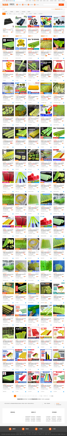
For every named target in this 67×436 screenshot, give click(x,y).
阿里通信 (46, 434)
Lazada (64, 434)
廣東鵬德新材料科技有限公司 (6, 276)
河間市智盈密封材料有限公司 (56, 365)
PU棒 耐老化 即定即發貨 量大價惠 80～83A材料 (33, 297)
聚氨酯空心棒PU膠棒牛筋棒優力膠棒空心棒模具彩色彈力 (21, 341)
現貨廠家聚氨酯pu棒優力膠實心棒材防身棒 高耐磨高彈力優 (8, 52)
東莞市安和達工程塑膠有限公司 (6, 187)
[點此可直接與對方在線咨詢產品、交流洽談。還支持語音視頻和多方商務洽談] (38, 58)
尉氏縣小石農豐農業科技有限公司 (50, 419)
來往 (54, 434)
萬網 (48, 434)
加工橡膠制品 (35, 33)
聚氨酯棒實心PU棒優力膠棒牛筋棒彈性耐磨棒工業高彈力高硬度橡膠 (59, 52)
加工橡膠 (29, 33)
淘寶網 (21, 434)
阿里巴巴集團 (3, 434)
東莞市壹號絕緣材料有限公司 (6, 343)
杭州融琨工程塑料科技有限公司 (31, 276)
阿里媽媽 (34, 434)
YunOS (43, 434)
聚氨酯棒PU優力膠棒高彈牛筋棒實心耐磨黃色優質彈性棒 (21, 297)
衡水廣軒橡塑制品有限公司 (44, 343)
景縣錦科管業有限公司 (44, 387)
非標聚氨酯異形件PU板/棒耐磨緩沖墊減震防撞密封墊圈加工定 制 (8, 97)
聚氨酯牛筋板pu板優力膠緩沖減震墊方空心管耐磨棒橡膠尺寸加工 (59, 275)
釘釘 (56, 434)
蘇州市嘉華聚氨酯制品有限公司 (44, 54)
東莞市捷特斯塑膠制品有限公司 (18, 254)
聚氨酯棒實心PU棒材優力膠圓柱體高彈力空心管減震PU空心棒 (59, 164)
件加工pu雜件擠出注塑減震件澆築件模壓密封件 (46, 30)
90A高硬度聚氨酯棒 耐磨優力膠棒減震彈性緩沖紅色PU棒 (8, 186)
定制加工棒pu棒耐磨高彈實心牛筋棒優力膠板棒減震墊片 (8, 119)
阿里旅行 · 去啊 (30, 434)
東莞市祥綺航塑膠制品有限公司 (56, 276)
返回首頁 (43, 399)
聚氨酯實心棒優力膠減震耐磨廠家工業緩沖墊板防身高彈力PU (8, 208)
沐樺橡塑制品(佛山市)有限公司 (18, 54)
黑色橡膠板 (17, 33)
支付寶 (52, 434)
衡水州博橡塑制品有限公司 (18, 276)
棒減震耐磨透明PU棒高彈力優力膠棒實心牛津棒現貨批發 (46, 364)
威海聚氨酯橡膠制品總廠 (39, 418)
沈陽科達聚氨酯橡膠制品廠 (34, 419)
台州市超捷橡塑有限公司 (6, 54)
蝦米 (37, 434)
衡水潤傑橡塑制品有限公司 (18, 365)
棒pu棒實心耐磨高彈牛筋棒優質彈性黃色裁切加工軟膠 (59, 141)
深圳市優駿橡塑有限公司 (31, 298)
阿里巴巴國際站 (8, 434)
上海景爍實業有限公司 (60, 418)
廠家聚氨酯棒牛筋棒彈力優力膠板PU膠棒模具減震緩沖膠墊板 (21, 119)
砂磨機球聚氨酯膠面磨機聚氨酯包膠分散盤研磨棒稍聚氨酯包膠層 (21, 52)
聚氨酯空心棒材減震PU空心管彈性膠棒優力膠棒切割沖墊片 (33, 75)
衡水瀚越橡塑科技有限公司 (6, 76)
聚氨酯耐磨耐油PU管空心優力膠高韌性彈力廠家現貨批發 (59, 341)
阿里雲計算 (40, 434)
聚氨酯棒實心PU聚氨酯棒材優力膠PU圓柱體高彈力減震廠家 (46, 341)
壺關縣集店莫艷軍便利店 (55, 418)
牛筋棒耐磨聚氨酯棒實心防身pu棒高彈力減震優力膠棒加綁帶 (46, 164)
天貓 (22, 434)
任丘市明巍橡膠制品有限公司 (44, 76)
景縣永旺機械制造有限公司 (44, 365)
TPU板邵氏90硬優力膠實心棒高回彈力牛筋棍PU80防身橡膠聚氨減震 (21, 97)
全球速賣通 (17, 434)
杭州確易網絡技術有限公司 (50, 416)
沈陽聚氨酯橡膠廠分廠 (28, 418)
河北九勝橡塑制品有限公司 (6, 98)
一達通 (62, 434)
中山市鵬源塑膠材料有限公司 (31, 165)
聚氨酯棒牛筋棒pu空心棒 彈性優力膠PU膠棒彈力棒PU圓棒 (46, 186)
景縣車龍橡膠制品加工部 (31, 365)
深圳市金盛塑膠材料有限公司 (6, 298)
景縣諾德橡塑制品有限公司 (18, 387)
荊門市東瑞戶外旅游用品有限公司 (61, 416)
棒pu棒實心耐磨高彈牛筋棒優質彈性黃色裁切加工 (33, 52)
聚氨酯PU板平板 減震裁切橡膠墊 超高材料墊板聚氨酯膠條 (33, 97)
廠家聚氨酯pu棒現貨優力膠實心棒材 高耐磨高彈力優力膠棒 (8, 386)
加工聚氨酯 (42, 33)
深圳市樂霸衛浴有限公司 (49, 418)
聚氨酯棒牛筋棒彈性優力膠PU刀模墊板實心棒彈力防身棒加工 (33, 208)
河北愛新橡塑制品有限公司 (18, 76)
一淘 (27, 434)
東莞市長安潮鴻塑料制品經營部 (6, 387)
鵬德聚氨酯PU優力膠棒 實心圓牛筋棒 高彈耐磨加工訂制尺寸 (59, 208)
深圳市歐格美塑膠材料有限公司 (56, 187)
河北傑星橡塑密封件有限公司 (44, 143)
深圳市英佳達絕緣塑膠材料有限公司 (31, 254)
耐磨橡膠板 (20, 33)
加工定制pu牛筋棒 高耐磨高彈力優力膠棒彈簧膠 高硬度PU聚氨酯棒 (46, 75)
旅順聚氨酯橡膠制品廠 (28, 419)
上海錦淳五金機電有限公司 (31, 54)
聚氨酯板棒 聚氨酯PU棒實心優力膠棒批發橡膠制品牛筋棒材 (59, 319)
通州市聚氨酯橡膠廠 (33, 418)
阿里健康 (59, 434)
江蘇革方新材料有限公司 (6, 143)
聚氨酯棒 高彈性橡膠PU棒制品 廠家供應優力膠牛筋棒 (21, 275)
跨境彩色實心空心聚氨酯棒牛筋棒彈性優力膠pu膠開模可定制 (46, 119)
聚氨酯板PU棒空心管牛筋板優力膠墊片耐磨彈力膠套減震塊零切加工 (59, 186)
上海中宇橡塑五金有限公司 (44, 98)
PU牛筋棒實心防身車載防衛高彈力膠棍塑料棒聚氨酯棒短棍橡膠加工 (21, 186)
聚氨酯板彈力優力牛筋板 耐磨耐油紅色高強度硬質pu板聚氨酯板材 (59, 75)
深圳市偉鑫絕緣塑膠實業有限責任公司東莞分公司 (56, 143)
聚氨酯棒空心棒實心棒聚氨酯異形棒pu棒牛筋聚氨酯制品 (33, 341)
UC (50, 434)
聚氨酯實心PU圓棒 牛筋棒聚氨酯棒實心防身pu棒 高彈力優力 (46, 141)
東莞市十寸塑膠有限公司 (18, 165)
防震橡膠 (32, 33)
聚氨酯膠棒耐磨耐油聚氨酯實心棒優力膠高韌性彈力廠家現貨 (46, 208)
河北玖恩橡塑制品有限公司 (31, 387)
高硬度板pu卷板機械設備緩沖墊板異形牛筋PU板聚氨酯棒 (59, 364)
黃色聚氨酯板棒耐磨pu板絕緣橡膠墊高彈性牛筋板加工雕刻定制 (8, 297)
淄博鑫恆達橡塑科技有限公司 (56, 98)
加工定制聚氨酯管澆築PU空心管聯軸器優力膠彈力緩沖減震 (21, 364)
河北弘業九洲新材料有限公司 (18, 343)
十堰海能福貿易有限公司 (55, 419)
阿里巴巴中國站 (13, 434)
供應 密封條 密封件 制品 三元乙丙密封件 (8, 30)
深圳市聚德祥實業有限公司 (56, 254)
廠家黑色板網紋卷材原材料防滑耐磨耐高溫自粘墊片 (21, 30)
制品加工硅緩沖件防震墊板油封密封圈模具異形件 (33, 30)
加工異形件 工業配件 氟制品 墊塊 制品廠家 (59, 30)
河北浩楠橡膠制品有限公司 (31, 143)
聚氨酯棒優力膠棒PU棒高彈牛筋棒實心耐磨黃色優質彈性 (21, 319)
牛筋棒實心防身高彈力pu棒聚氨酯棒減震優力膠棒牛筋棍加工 (33, 319)
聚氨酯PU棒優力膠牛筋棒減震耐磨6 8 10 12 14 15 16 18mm (33, 119)
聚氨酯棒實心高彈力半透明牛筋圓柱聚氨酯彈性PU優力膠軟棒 (46, 386)
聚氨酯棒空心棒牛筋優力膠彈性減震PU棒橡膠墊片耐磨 (21, 164)
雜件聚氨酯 (49, 33)
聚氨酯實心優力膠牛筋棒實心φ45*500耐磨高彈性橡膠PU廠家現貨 (46, 52)
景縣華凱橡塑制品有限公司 (31, 343)
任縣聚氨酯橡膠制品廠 (39, 416)
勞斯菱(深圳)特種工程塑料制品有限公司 (18, 98)
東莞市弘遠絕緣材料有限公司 (44, 298)
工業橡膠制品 (55, 33)
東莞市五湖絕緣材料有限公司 (6, 165)
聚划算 (25, 434)
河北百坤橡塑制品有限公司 (6, 365)
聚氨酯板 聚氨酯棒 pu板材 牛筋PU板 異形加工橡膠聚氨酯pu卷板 (46, 275)
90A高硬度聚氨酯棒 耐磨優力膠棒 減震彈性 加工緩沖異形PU (59, 97)
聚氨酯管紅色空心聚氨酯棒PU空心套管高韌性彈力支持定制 (21, 386)
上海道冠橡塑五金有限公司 (44, 187)
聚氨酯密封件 (46, 33)
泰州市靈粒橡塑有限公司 (18, 143)
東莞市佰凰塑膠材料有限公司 (44, 276)
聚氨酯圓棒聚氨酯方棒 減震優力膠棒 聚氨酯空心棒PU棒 (46, 319)
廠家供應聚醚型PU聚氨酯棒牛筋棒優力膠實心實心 (46, 97)
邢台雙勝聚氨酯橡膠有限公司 (40, 419)
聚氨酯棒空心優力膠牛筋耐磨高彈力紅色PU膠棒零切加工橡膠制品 (33, 186)
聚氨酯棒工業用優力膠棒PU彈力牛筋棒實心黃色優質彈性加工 (33, 386)
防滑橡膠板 (23, 33)
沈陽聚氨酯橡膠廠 (27, 416)
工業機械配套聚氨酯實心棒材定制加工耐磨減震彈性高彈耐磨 (33, 141)
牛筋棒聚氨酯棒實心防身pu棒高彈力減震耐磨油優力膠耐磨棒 (21, 141)
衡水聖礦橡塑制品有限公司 (56, 165)
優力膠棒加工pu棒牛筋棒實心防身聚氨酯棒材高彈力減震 (8, 319)
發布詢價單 (57, 403)
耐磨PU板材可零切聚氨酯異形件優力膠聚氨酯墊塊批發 (46, 297)
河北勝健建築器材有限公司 (44, 165)
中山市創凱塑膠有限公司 (18, 187)
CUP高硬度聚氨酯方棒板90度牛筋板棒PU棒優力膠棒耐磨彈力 (8, 141)
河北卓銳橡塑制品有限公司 (18, 298)
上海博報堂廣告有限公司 (55, 416)
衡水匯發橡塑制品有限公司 (31, 98)
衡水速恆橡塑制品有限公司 (56, 387)
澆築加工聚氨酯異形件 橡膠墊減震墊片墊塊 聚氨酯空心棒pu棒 (8, 75)
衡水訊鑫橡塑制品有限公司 (56, 76)
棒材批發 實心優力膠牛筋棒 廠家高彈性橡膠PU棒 (33, 275)
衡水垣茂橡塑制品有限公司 (56, 298)
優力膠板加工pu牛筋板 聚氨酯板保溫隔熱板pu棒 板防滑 (8, 164)
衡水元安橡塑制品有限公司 (56, 54)
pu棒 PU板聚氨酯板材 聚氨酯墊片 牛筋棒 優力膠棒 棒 (59, 119)
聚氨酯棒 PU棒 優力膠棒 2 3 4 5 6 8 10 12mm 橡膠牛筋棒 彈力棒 (21, 208)
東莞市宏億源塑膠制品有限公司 (44, 254)
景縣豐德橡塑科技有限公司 (56, 343)
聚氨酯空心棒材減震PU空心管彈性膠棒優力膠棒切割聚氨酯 (21, 75)
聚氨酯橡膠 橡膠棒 (49, 403)
